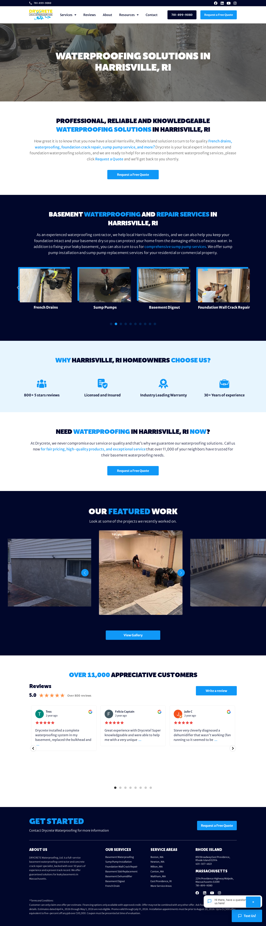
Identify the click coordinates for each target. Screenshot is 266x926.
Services (66, 15)
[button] (18, 287)
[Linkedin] (222, 3)
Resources (127, 15)
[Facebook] (216, 3)
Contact (152, 15)
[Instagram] (235, 3)
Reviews (89, 15)
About (107, 15)
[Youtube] (228, 3)
